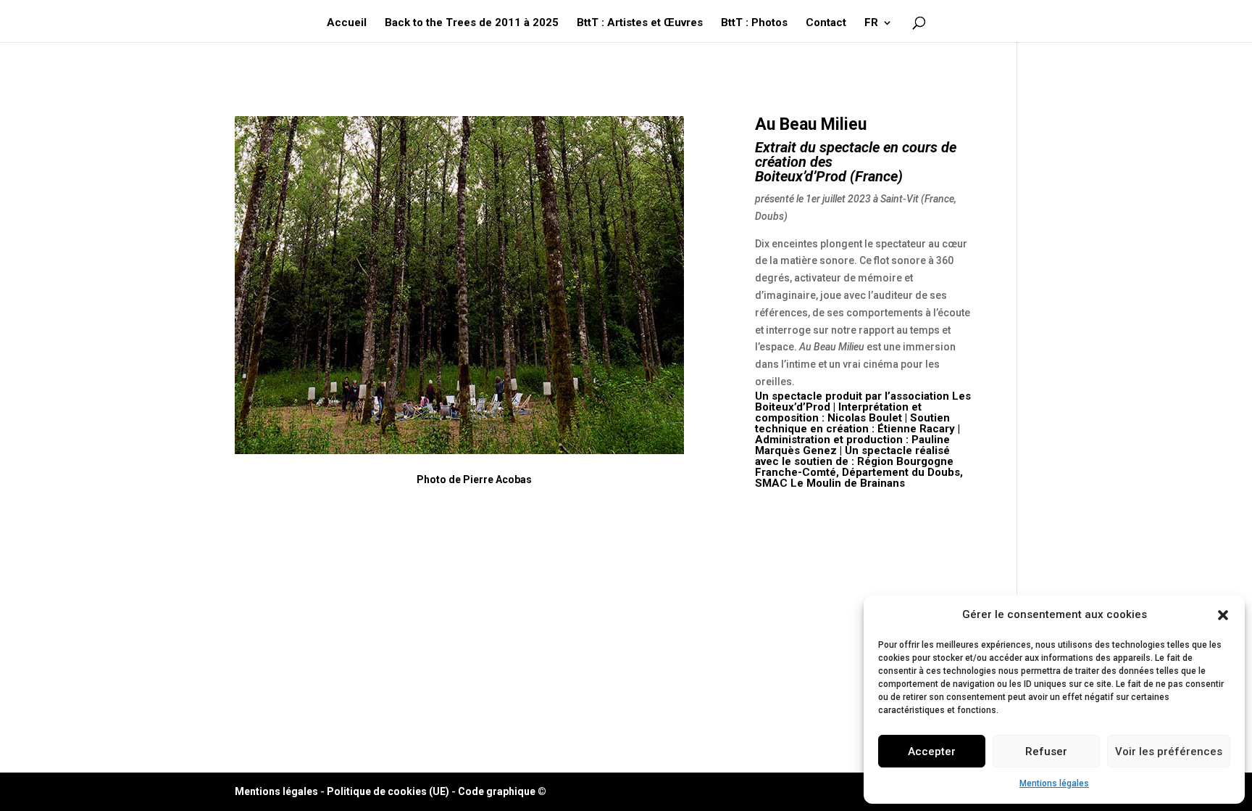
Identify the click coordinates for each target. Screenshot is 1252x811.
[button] (1223, 615)
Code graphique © (502, 791)
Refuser (1046, 751)
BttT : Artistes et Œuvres (640, 23)
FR (871, 23)
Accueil (347, 23)
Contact (826, 23)
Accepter (932, 751)
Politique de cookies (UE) (388, 791)
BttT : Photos (754, 23)
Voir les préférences (1168, 751)
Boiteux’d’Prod (800, 176)
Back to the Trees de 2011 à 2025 (472, 23)
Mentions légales (1054, 783)
